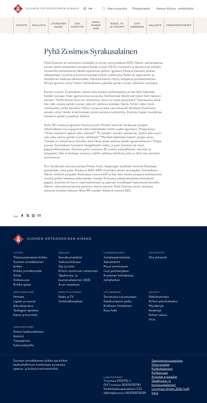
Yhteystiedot (141, 8)
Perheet (18, 297)
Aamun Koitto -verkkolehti (175, 8)
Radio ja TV (66, 297)
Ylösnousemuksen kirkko (30, 257)
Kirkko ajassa (22, 284)
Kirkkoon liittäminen (118, 306)
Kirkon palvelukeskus (163, 301)
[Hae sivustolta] (103, 9)
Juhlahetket (112, 280)
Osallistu (39, 25)
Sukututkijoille (23, 345)
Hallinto (155, 25)
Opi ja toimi (66, 266)
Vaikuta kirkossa (69, 262)
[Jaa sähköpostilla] (39, 215)
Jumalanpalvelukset (117, 257)
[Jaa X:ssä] (27, 215)
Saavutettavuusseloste (167, 360)
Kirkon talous (158, 315)
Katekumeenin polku (118, 301)
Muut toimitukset (116, 266)
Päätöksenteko (159, 297)
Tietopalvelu (21, 341)
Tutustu (21, 25)
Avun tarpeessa (68, 284)
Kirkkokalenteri (162, 369)
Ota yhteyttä (77, 25)
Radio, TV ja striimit (117, 25)
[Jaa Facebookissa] (22, 215)
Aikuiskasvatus (23, 306)
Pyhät (17, 275)
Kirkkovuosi (21, 280)
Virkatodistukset (178, 25)
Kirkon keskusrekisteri (28, 332)
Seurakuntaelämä (70, 257)
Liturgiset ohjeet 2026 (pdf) (171, 389)
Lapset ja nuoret (24, 301)
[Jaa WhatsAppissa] (33, 215)
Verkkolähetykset (70, 301)
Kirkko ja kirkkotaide (27, 271)
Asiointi (18, 336)
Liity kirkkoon (137, 25)
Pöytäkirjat (156, 306)
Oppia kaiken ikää (96, 25)
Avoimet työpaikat (164, 377)
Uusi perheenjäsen (116, 271)
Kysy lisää (110, 310)
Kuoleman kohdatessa (118, 275)
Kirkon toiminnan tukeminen (78, 271)
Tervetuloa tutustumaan (120, 297)
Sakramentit (112, 262)
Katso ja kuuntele (25, 315)
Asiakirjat (155, 310)
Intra (152, 319)
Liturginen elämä (58, 25)
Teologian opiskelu (26, 310)
